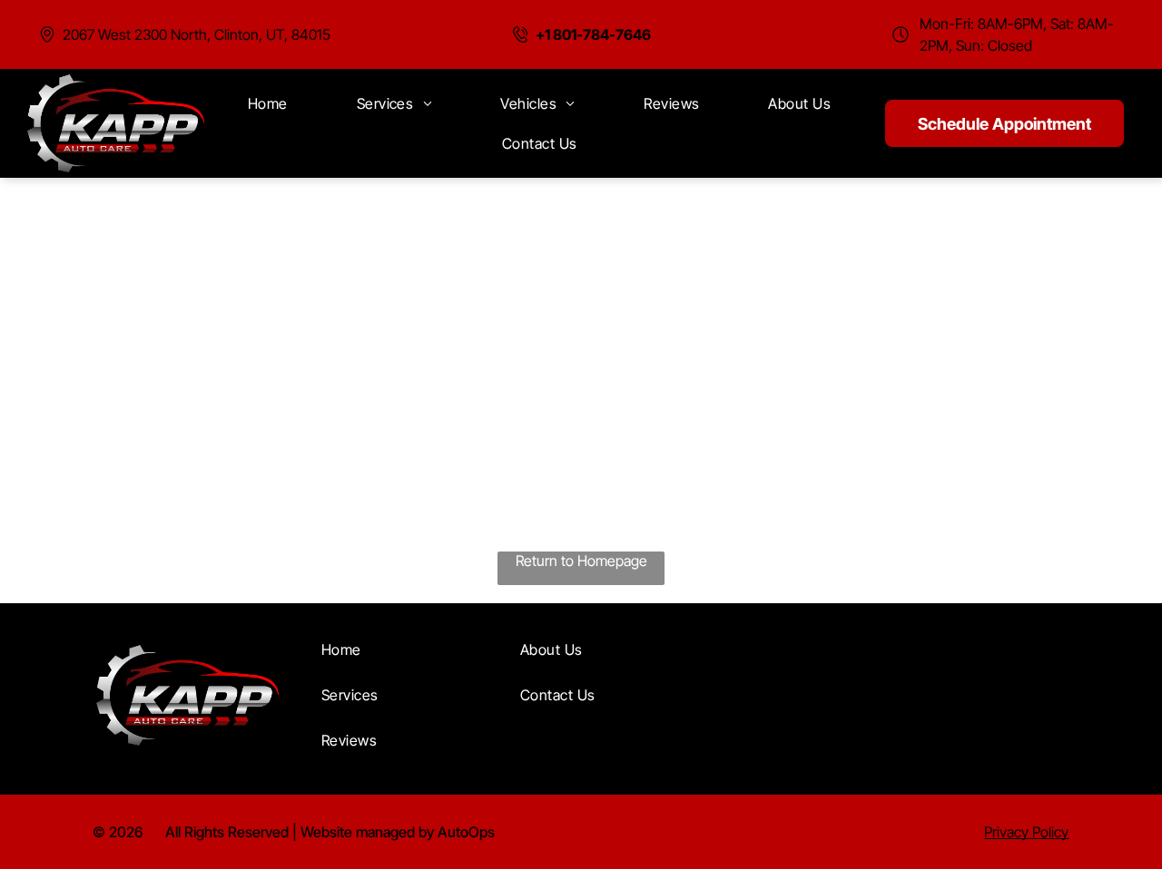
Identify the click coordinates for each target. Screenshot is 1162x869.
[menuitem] (268, 103)
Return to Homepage (581, 561)
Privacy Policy (1026, 832)
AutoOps (466, 832)
